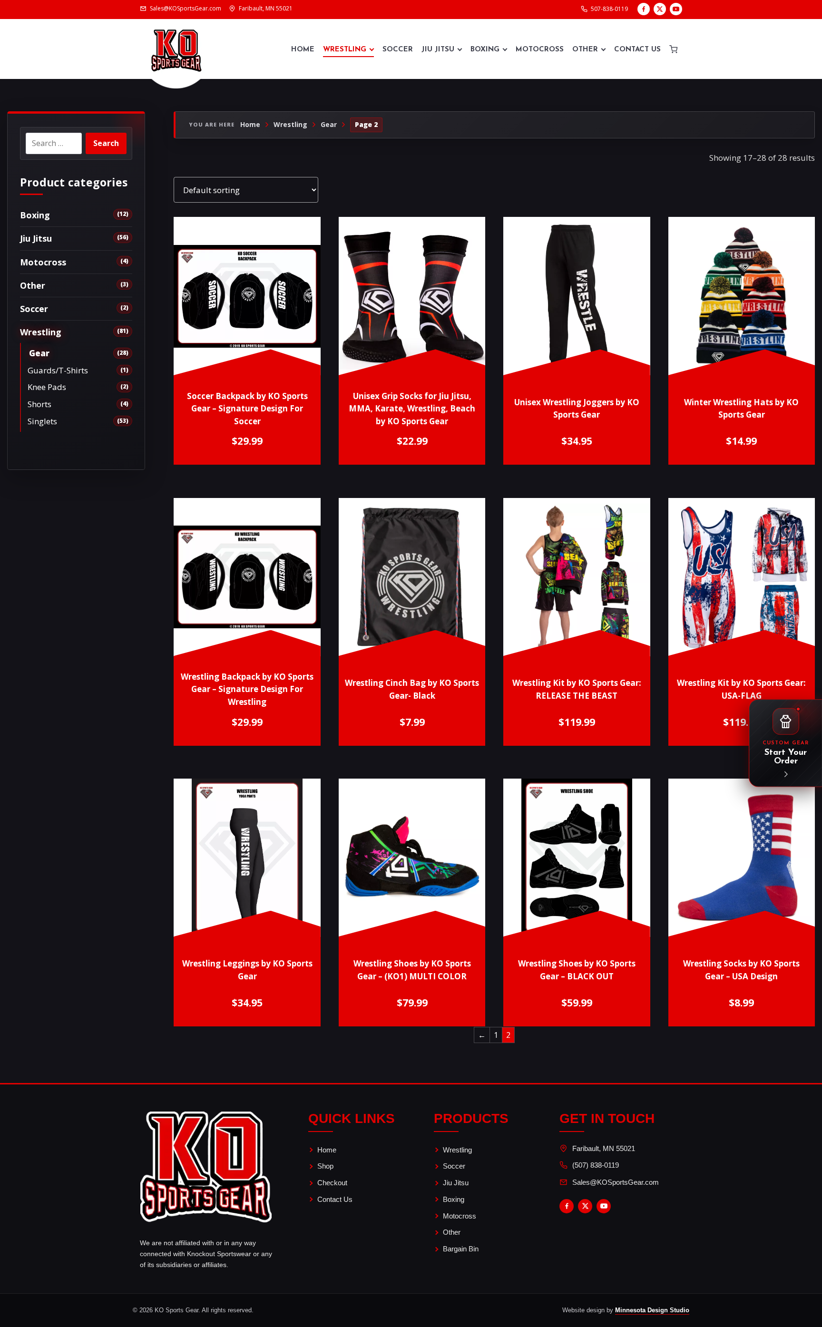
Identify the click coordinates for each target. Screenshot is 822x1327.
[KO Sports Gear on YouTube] (676, 9)
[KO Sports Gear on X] (660, 9)
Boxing (484, 49)
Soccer (397, 49)
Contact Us (637, 49)
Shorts (39, 404)
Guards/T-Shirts (58, 370)
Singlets (42, 421)
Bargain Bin (461, 1249)
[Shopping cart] (673, 49)
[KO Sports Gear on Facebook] (643, 9)
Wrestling (344, 49)
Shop (325, 1166)
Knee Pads (47, 386)
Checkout (332, 1183)
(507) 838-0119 (595, 1165)
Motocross (540, 49)
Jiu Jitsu (437, 49)
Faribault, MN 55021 (603, 1148)
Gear (39, 353)
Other (585, 49)
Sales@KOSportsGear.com (615, 1182)
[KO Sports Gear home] (176, 49)
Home (302, 49)
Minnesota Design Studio (652, 1310)
